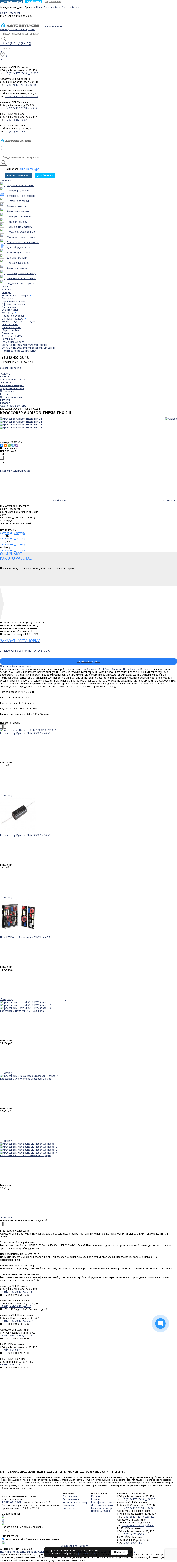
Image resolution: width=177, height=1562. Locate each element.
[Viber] (16, 445)
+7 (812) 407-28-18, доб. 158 (21, 73)
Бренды (4, 376)
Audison (55, 7)
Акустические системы (13, 405)
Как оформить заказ (103, 1502)
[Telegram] (13, 445)
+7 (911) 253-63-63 (16, 119)
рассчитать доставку (12, 532)
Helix (71, 7)
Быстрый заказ (21, 470)
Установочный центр (75, 1502)
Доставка (5, 382)
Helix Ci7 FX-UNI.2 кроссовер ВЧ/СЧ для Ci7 (25, 937)
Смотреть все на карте (74, 1545)
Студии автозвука (18, 175)
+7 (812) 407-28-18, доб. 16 (21, 84)
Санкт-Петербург (28, 169)
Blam (64, 7)
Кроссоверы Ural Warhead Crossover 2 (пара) (26, 1078)
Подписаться (10, 1536)
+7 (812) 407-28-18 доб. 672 (21, 108)
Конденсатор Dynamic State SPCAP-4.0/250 (25, 835)
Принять (119, 1552)
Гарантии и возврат (12, 385)
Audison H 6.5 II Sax (98, 669)
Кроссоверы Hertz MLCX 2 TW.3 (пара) (22, 1010)
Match (78, 7)
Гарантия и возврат (103, 1508)
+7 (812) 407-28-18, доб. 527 (21, 96)
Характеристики (21, 666)
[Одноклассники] (5, 445)
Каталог (5, 403)
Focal (47, 7)
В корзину (6, 470)
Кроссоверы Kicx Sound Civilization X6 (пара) (25, 1155)
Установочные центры (13, 379)
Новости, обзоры (101, 1510)
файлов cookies (87, 1553)
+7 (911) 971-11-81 (16, 131)
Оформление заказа (12, 388)
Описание (5, 666)
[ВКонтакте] (1, 445)
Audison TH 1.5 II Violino (125, 669)
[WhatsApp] (9, 445)
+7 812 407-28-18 (15, 43)
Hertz (39, 7)
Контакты (6, 394)
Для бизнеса (45, 175)
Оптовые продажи (11, 397)
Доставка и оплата (102, 1505)
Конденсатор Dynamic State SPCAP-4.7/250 (25, 733)
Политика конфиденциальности (19, 1551)
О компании (7, 391)
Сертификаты (71, 1499)
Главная (5, 400)
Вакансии (68, 1505)
